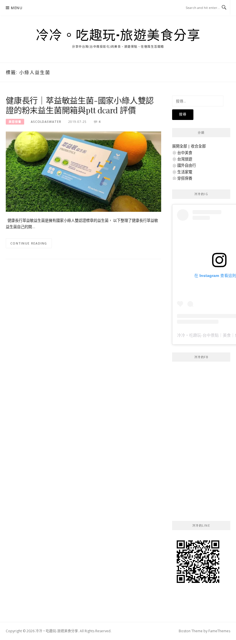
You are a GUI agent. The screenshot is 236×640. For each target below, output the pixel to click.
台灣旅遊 (184, 159)
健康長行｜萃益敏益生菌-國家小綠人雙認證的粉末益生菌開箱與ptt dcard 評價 (80, 105)
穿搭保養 (184, 178)
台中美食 (184, 152)
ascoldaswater (46, 122)
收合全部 (198, 146)
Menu (16, 7)
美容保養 (15, 122)
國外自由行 (186, 165)
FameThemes (219, 631)
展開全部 (179, 146)
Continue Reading (28, 243)
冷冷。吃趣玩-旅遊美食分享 (118, 34)
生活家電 (184, 171)
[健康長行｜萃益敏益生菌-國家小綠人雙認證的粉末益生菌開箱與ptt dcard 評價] (83, 171)
